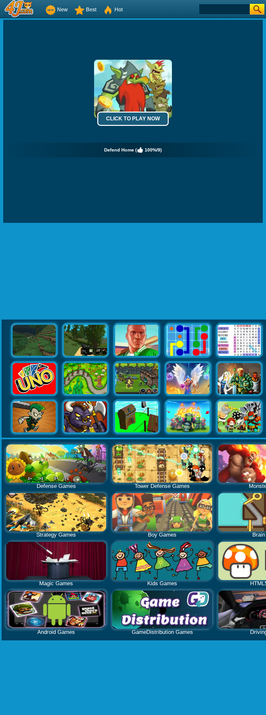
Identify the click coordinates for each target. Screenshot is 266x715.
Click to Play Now (133, 118)
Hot (119, 9)
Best (91, 9)
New (62, 9)
